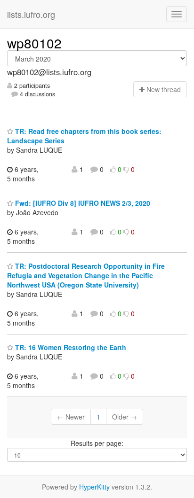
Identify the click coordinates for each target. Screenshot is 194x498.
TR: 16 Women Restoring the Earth (69, 347)
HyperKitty (94, 486)
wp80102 (34, 42)
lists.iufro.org (31, 14)
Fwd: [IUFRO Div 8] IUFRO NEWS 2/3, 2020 (81, 203)
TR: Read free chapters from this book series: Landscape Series (84, 135)
